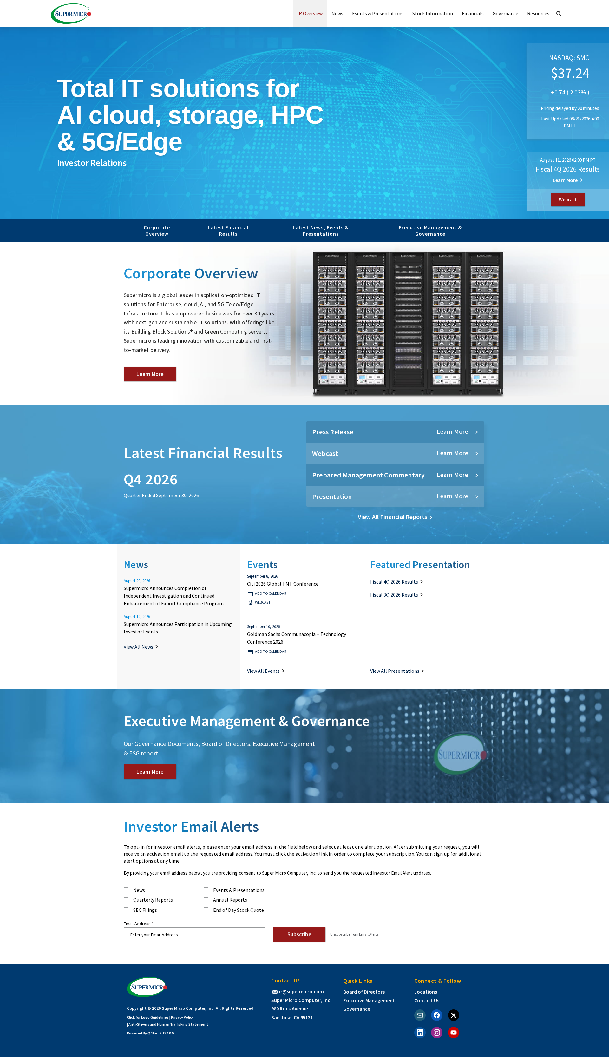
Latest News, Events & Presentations (321, 230)
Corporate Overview (157, 230)
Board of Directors (364, 992)
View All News (138, 646)
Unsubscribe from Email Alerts (354, 934)
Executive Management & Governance (430, 230)
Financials (473, 13)
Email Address (137, 923)
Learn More (565, 180)
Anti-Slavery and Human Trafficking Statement (168, 1024)
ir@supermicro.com (301, 991)
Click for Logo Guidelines (148, 1017)
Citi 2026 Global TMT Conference (282, 583)
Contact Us (426, 1000)
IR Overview (310, 13)
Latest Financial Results (228, 230)
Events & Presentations (377, 13)
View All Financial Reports (392, 517)
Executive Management (369, 1000)
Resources (538, 13)
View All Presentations (394, 670)
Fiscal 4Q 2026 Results (568, 169)
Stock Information (432, 13)
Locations (425, 992)
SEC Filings (145, 910)
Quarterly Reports (153, 900)
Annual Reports (230, 900)
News (337, 13)
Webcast (572, 201)
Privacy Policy (182, 1017)
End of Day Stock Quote (238, 910)
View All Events (263, 670)
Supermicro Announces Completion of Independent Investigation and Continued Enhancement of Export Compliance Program (174, 595)
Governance (505, 13)
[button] (558, 13)
